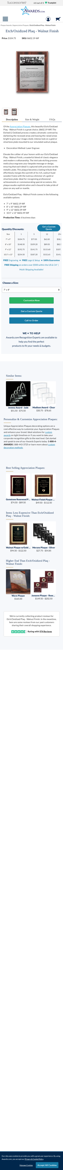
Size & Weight (32, 119)
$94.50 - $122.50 (18, 549)
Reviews (45, 631)
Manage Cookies (26, 1165)
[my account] (48, 20)
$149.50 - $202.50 (43, 597)
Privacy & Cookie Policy (34, 1159)
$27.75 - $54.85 (43, 549)
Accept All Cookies (47, 1165)
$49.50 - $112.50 (43, 501)
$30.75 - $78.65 (44, 409)
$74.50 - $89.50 (18, 501)
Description (12, 119)
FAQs (52, 119)
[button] (16, 3)
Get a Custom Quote (48, 227)
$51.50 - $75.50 (18, 409)
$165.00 (18, 597)
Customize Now (31, 300)
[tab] (12, 119)
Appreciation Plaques (20, 126)
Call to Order (31, 320)
